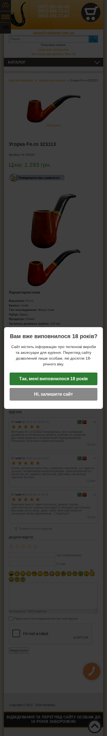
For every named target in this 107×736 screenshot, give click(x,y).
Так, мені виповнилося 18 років (53, 378)
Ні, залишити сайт (53, 394)
